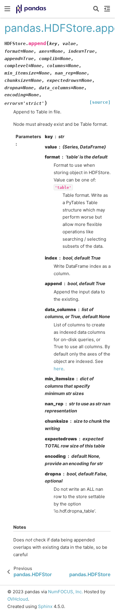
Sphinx (45, 606)
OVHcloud (17, 599)
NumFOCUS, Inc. (65, 591)
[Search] (96, 9)
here (58, 368)
